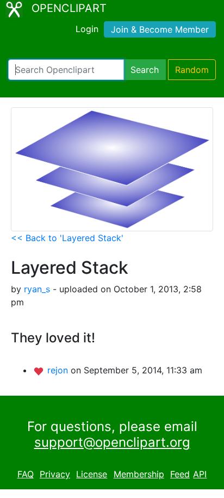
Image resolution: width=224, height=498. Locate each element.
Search (144, 69)
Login (87, 28)
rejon (59, 370)
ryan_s (37, 289)
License (91, 474)
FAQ (25, 474)
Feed (180, 474)
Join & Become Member (160, 29)
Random (192, 69)
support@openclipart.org (112, 442)
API (200, 474)
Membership (139, 474)
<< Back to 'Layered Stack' (67, 237)
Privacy (55, 474)
